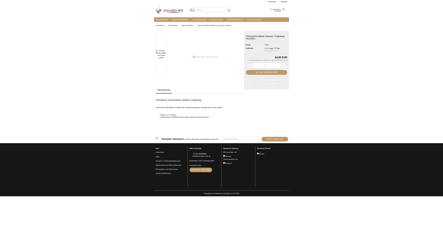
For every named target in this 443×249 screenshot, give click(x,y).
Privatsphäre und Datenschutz (167, 169)
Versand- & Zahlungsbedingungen (168, 161)
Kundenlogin (271, 2)
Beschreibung (163, 90)
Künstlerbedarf (180, 20)
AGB (157, 157)
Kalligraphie (162, 20)
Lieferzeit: (250, 48)
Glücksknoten (254, 20)
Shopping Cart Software (212, 193)
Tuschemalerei (199, 20)
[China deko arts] (171, 10)
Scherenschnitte (235, 20)
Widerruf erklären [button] (201, 170)
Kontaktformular (195, 165)
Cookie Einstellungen (163, 173)
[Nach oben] (436, 245)
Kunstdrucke (216, 20)
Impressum (160, 152)
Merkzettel (283, 2)
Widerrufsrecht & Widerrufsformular (169, 165)
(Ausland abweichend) (271, 51)
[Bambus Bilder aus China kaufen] (206, 54)
